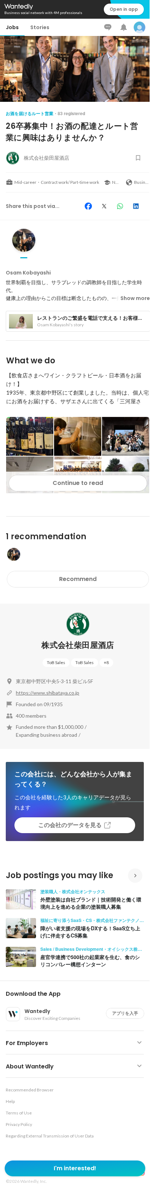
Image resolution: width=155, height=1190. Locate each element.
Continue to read (78, 483)
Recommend (78, 579)
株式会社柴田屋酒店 (77, 645)
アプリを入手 (125, 1013)
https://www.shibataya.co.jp (47, 693)
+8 (106, 662)
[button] (78, 994)
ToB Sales (56, 662)
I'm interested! (75, 1168)
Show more (135, 298)
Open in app (124, 9)
